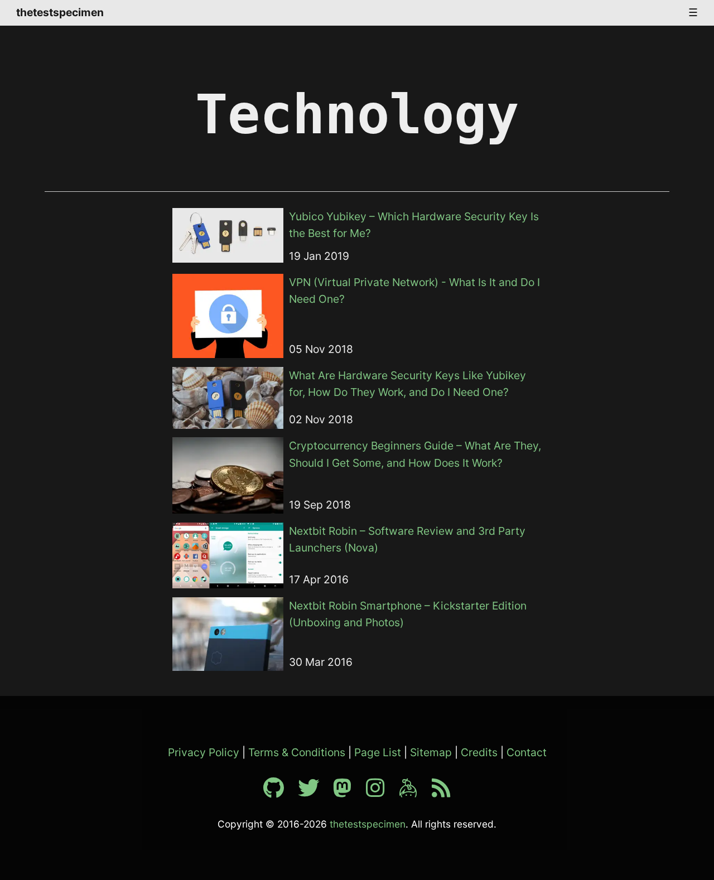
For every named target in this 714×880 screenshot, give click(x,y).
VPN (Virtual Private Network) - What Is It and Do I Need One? (414, 290)
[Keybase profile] (414, 792)
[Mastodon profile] (348, 792)
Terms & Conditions (296, 752)
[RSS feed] (441, 792)
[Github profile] (279, 792)
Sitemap (431, 752)
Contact (526, 752)
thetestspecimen (60, 12)
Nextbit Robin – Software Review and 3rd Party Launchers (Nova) (407, 539)
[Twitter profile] (314, 792)
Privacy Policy (203, 752)
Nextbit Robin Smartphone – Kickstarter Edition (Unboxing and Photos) (408, 614)
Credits (479, 752)
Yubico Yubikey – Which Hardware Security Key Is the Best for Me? (414, 225)
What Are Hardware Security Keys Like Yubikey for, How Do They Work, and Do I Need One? (407, 384)
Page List (377, 752)
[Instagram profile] (381, 792)
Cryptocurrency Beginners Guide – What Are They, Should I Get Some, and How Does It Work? (415, 454)
